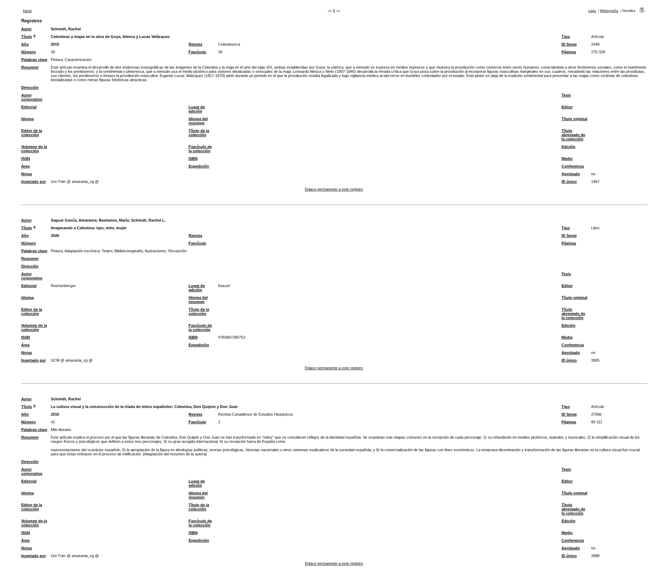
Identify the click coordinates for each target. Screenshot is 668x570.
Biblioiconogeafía (128, 251)
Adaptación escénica (82, 251)
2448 (595, 44)
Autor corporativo (31, 97)
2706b (596, 414)
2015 (55, 44)
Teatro (107, 251)
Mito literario (61, 430)
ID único (569, 181)
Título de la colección (199, 133)
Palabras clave (34, 59)
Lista (592, 11)
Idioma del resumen (198, 121)
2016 (55, 414)
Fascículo (197, 52)
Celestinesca (229, 44)
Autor (26, 29)
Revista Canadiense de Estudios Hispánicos (255, 414)
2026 (55, 235)
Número (28, 52)
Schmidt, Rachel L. (148, 220)
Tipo (566, 36)
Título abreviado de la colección (573, 135)
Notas (26, 174)
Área (25, 166)
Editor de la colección (31, 133)
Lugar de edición (197, 109)
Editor (567, 107)
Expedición (199, 166)
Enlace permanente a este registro (334, 189)
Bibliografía (609, 11)
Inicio (27, 11)
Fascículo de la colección (200, 149)
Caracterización (78, 59)
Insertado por (33, 181)
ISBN (193, 158)
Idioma (27, 119)
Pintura (57, 59)
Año (25, 44)
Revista (195, 44)
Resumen (30, 67)
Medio (567, 158)
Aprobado (571, 174)
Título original (574, 119)
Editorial (29, 107)
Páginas (569, 52)
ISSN (25, 158)
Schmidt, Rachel (66, 29)
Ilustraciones (155, 251)
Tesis (566, 95)
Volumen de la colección (34, 149)
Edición (568, 147)
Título (26, 36)
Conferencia (573, 166)
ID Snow (569, 44)
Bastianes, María (114, 220)
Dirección (30, 87)
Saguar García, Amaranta (73, 220)
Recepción (177, 251)
